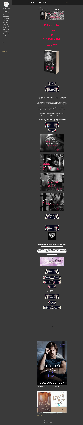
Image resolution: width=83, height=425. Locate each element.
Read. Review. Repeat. (39, 3)
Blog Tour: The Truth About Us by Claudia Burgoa (51, 386)
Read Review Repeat (6, 8)
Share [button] (28, 7)
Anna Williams (50, 422)
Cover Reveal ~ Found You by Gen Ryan (47, 414)
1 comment (40, 415)
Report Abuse (4, 51)
